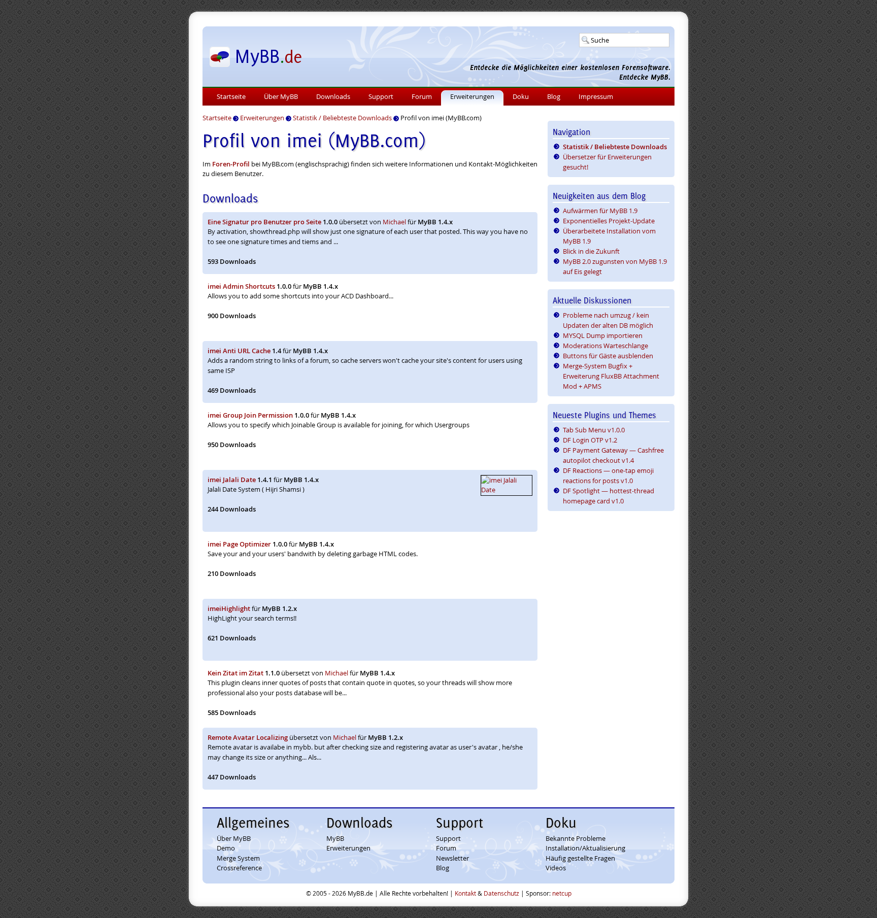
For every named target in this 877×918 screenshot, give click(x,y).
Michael (394, 221)
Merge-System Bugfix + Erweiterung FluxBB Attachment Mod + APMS (611, 376)
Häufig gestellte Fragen (580, 858)
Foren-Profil (231, 163)
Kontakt (465, 893)
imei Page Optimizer (239, 544)
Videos (556, 867)
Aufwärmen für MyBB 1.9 (600, 210)
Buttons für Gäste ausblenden (608, 355)
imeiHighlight (229, 608)
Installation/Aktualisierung (585, 848)
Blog (553, 96)
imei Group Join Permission (250, 415)
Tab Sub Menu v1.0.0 (594, 429)
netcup (561, 893)
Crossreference (239, 867)
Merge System (238, 858)
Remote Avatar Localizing (248, 737)
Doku (521, 96)
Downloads (333, 96)
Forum (422, 96)
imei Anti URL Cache (239, 350)
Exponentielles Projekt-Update (609, 220)
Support (380, 96)
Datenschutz (501, 893)
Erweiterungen (472, 96)
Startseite (231, 96)
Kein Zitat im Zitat (235, 672)
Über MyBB (281, 96)
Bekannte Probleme (575, 838)
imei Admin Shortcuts (241, 286)
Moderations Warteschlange (605, 345)
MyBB (335, 838)
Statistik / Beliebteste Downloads (615, 146)
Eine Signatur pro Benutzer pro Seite (264, 221)
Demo (226, 848)
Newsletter (452, 858)
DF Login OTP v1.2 (590, 440)
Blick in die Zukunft (591, 251)
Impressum (596, 96)
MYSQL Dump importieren (603, 335)
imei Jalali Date (232, 479)
